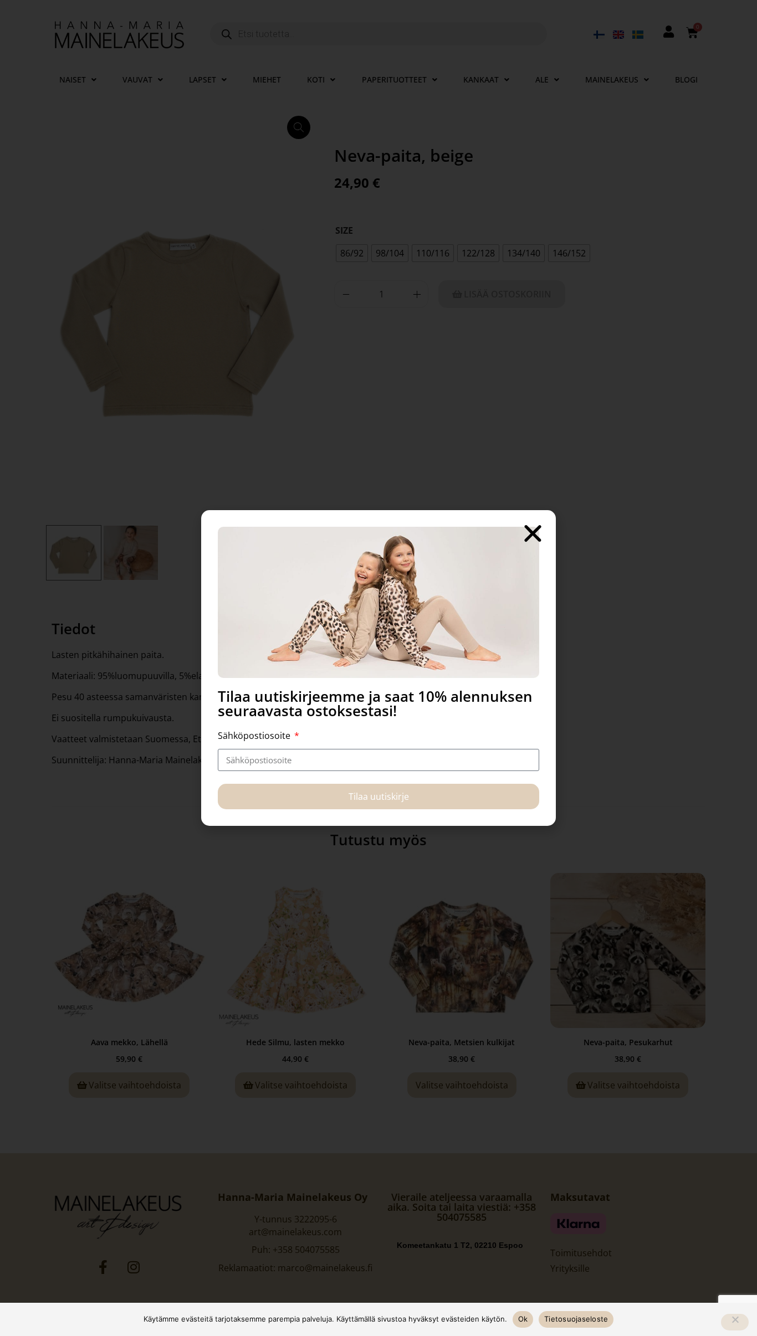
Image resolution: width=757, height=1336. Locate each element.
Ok (523, 1318)
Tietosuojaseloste (576, 1318)
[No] (735, 1322)
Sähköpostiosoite (255, 735)
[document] (378, 668)
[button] (533, 533)
